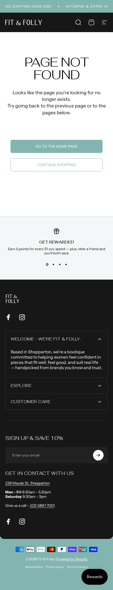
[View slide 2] (53, 264)
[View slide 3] (59, 264)
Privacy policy (55, 567)
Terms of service (77, 567)
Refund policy (34, 567)
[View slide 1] (47, 264)
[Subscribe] (98, 455)
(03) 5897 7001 (42, 505)
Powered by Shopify (71, 559)
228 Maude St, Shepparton (27, 483)
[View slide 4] (66, 264)
